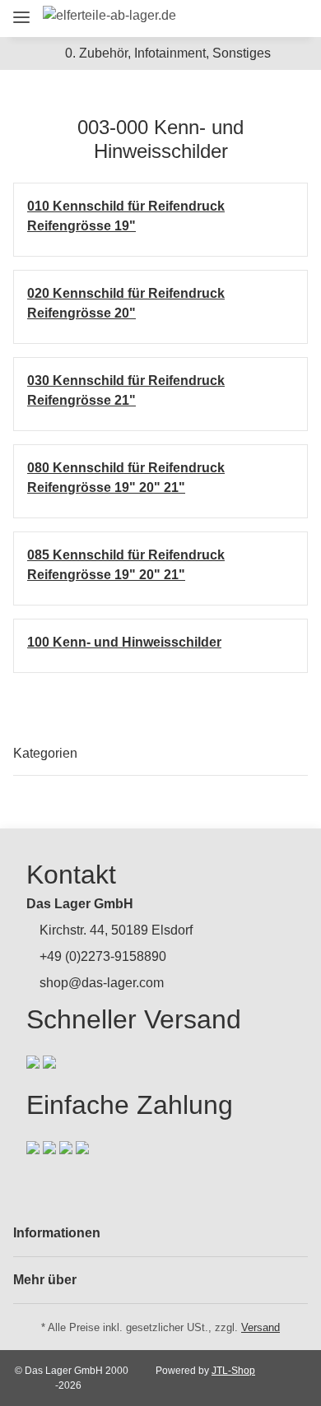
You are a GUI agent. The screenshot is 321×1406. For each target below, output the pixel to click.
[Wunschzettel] (263, 18)
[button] (203, 18)
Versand (260, 1327)
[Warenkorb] (292, 18)
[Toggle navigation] (21, 10)
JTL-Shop (233, 1370)
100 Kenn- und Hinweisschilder (124, 642)
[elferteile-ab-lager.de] (109, 15)
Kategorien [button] (45, 753)
